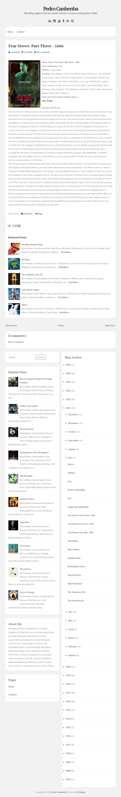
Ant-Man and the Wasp (32, 244)
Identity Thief (74, 558)
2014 (68, 718)
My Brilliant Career (76, 566)
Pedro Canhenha (60, 8)
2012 (68, 735)
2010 (68, 753)
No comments (43, 52)
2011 (68, 744)
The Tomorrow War (77, 592)
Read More (66, 252)
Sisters (71, 464)
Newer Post (11, 325)
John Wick (24, 522)
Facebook (27, 213)
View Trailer (47, 101)
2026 (68, 364)
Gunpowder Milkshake (78, 506)
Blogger (82, 792)
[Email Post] (9, 225)
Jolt (69, 481)
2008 (68, 770)
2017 (68, 692)
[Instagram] (54, 21)
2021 (68, 407)
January (71, 655)
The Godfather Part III (32, 274)
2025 (68, 373)
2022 (68, 399)
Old (69, 498)
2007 (68, 779)
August (71, 449)
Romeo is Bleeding (76, 489)
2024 (68, 381)
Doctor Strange (27, 592)
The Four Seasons (76, 600)
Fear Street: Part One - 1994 (80, 532)
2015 (68, 709)
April (70, 629)
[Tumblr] (62, 21)
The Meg (26, 259)
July (70, 457)
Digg (40, 213)
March (71, 637)
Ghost (24, 304)
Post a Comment (16, 341)
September (73, 440)
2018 (68, 683)
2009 (68, 762)
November (73, 423)
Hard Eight (73, 540)
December (73, 414)
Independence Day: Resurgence (34, 452)
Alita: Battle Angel (30, 289)
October (72, 431)
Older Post (110, 325)
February (72, 646)
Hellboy (71, 472)
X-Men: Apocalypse (29, 405)
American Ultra (27, 498)
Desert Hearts (74, 575)
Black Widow (74, 549)
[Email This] (13, 225)
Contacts (12, 694)
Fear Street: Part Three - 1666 (36, 45)
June (70, 611)
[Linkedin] (49, 21)
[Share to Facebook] (19, 225)
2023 (68, 390)
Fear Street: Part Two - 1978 (80, 523)
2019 (68, 675)
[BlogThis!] (16, 225)
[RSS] (67, 21)
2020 (68, 666)
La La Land (25, 545)
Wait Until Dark (75, 583)
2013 (68, 727)
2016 (68, 701)
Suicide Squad (26, 475)
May (70, 620)
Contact (21, 31)
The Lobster (25, 569)
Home (10, 31)
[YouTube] (58, 21)
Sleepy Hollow (26, 429)
